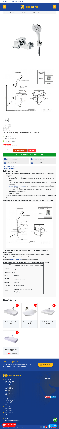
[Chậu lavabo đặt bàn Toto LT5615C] (48, 311)
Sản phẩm (6, 12)
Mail (5, 1)
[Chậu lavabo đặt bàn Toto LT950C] (11, 311)
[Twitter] (44, 427)
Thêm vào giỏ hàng (20, 150)
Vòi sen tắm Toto (29, 12)
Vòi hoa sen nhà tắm (16, 259)
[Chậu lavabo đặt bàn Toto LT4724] (29, 311)
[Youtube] (46, 427)
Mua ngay (31, 150)
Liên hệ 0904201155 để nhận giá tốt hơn (30, 154)
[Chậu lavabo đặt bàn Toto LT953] (11, 339)
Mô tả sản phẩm (9, 166)
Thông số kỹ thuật (10, 168)
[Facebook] (41, 427)
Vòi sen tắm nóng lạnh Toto (40, 12)
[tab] (29, 166)
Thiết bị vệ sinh (13, 12)
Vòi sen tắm (21, 12)
